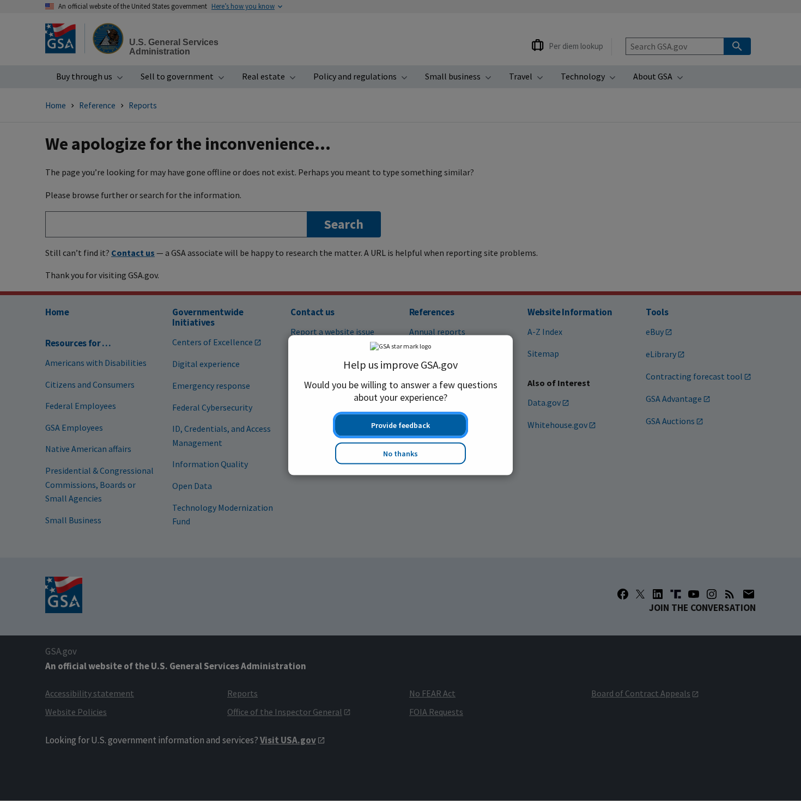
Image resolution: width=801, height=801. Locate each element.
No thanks (400, 449)
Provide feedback (400, 421)
